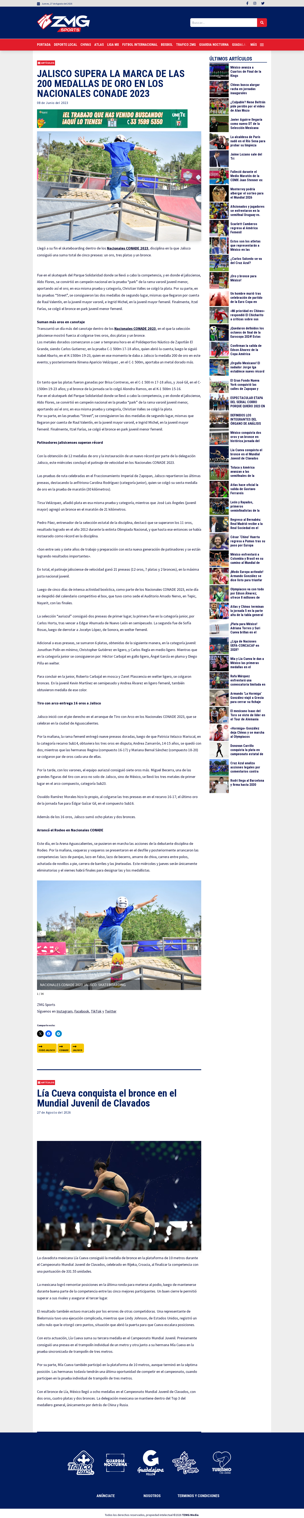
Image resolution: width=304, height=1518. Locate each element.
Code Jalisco (47, 1050)
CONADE (64, 1050)
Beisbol (167, 45)
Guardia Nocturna (214, 45)
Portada (44, 45)
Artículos (47, 62)
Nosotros (152, 1496)
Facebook (81, 1011)
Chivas (85, 45)
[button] (197, 934)
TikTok (96, 1011)
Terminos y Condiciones (198, 1496)
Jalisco (77, 1050)
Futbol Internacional (140, 45)
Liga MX (113, 45)
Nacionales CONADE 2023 (127, 248)
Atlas (99, 45)
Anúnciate (106, 1496)
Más (253, 45)
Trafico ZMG (186, 45)
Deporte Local (65, 45)
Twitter (110, 1011)
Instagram (64, 1011)
